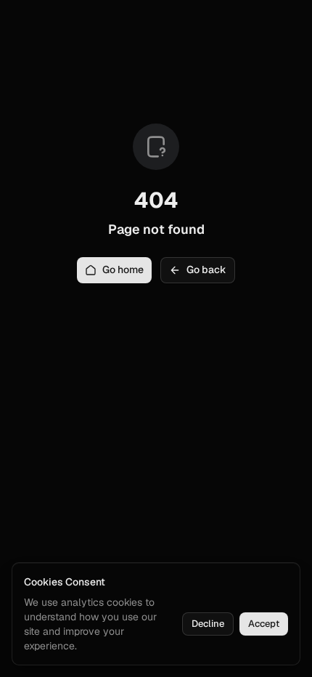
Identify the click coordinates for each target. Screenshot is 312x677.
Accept (263, 623)
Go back (206, 269)
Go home (123, 269)
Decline (208, 623)
